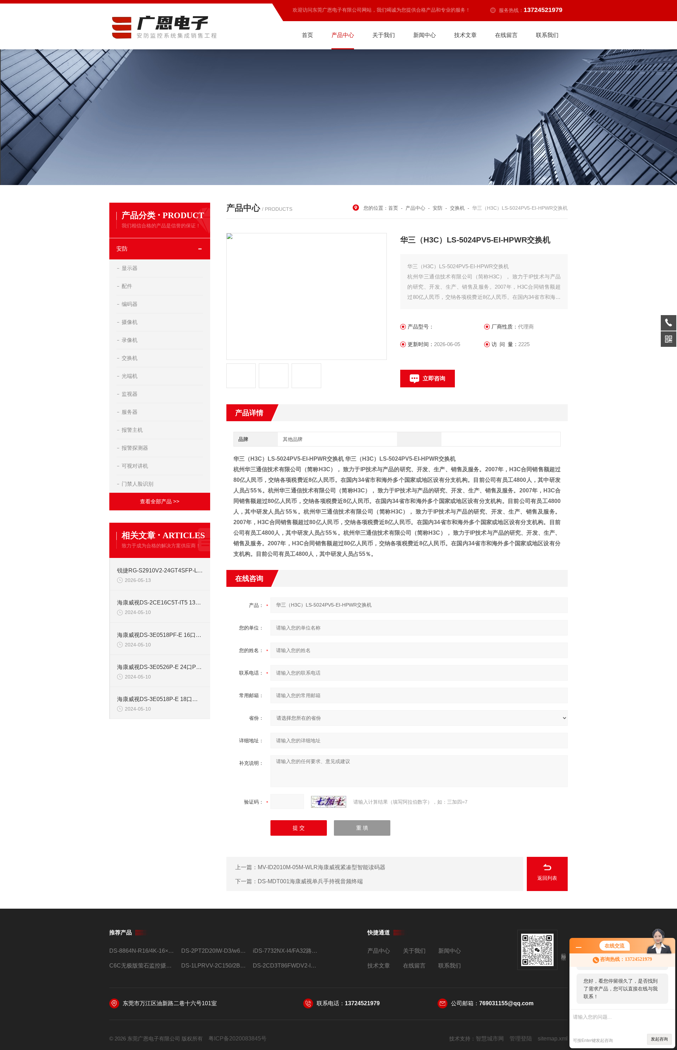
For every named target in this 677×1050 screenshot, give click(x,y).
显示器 (130, 268)
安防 (122, 249)
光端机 (130, 376)
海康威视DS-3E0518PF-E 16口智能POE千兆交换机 (160, 635)
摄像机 (130, 322)
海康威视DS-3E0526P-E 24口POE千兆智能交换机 (160, 667)
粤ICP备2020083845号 (237, 1039)
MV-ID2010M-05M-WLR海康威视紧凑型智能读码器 (321, 867)
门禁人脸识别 (137, 484)
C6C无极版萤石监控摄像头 (142, 966)
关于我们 (383, 35)
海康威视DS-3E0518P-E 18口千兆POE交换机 (160, 699)
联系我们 (547, 35)
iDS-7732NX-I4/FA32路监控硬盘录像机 (286, 951)
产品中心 (342, 35)
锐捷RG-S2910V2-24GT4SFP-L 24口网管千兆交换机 (160, 570)
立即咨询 (434, 378)
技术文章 (465, 35)
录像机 (130, 340)
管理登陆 (521, 1039)
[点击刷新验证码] (328, 802)
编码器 (130, 304)
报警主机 (132, 430)
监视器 (130, 394)
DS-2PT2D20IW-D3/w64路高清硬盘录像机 (214, 951)
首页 (307, 35)
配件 (127, 286)
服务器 (130, 412)
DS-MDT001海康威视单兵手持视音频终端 (310, 881)
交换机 (130, 358)
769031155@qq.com (506, 1003)
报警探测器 (135, 448)
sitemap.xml (553, 1039)
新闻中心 (424, 35)
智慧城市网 (490, 1039)
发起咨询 (659, 1039)
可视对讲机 (135, 466)
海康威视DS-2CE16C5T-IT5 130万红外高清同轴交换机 (160, 603)
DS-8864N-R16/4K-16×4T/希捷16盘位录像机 (142, 951)
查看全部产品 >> (159, 501)
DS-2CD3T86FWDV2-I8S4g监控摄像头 (286, 966)
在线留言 (506, 35)
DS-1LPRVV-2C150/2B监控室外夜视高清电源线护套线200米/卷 (214, 966)
